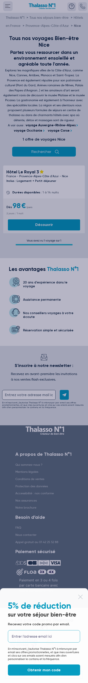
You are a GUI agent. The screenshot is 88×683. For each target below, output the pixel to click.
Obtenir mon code (44, 670)
